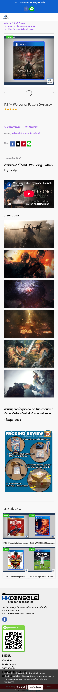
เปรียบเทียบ (32, 127)
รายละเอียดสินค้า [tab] (14, 158)
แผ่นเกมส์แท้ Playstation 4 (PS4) (26, 133)
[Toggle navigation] (54, 17)
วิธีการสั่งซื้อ (8, 668)
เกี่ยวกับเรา (7, 660)
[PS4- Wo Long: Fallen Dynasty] (29, 60)
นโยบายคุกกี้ (9, 682)
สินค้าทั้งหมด (9, 664)
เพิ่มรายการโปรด (13, 127)
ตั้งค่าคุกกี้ (21, 687)
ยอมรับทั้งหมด (36, 687)
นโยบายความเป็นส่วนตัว (33, 679)
